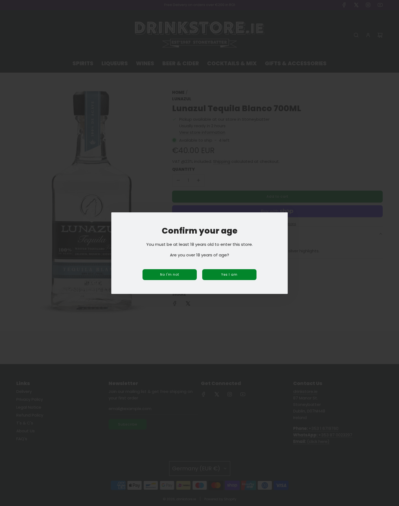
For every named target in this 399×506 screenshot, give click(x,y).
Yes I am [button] (229, 274)
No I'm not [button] (169, 274)
